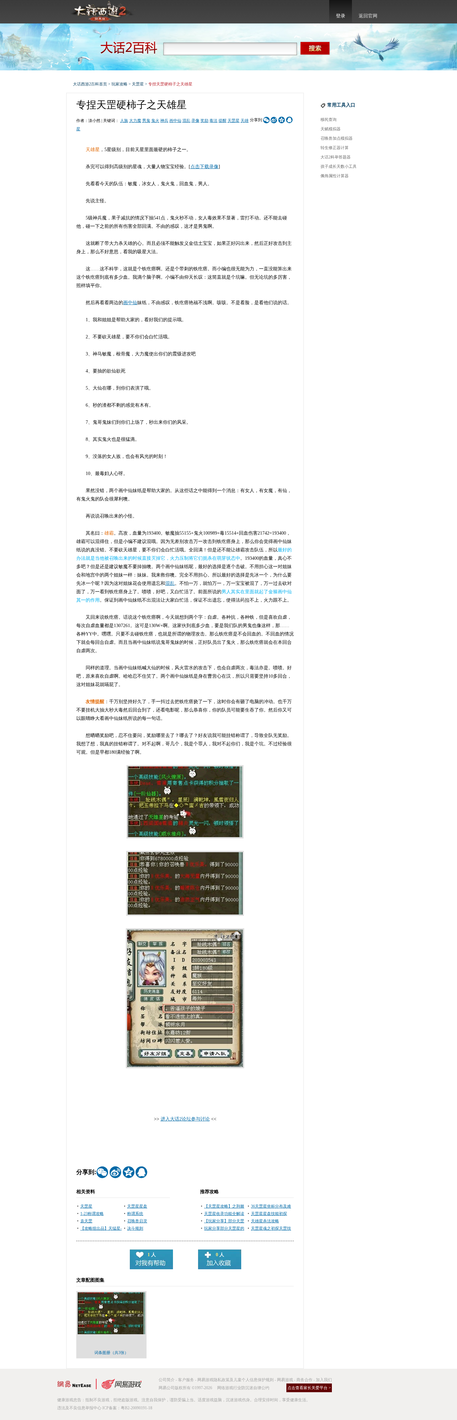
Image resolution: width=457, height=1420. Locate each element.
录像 (195, 120)
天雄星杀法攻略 (265, 1221)
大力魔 (135, 120)
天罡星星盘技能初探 (269, 1213)
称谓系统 (135, 1213)
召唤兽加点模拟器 (337, 138)
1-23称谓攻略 (92, 1213)
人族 (124, 120)
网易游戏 (285, 1379)
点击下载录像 (204, 166)
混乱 (186, 120)
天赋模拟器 (331, 129)
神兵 (164, 120)
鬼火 (155, 120)
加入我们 (324, 1379)
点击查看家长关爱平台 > (309, 1387)
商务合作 (304, 1379)
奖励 (204, 120)
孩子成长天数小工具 (339, 166)
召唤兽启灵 (137, 1221)
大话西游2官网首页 (101, 11)
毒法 (213, 120)
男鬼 (146, 120)
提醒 (222, 120)
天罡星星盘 (137, 1206)
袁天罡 (86, 1221)
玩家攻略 (119, 84)
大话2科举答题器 (336, 157)
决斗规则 (135, 1228)
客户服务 (186, 1379)
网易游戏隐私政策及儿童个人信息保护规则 (235, 1379)
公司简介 (167, 1379)
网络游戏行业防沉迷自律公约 (243, 1387)
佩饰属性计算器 (335, 176)
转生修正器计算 (335, 147)
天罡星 (138, 84)
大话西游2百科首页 (90, 84)
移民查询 (329, 119)
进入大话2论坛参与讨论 (185, 1119)
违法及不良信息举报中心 (79, 1408)
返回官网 (368, 15)
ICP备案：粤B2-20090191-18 (127, 1408)
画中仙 (175, 120)
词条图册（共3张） (111, 1352)
